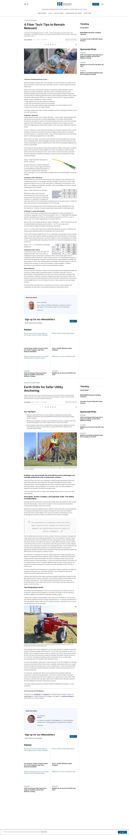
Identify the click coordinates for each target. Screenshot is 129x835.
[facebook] (45, 44)
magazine (46, 694)
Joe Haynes (27, 402)
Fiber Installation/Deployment (32, 382)
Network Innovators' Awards (74, 13)
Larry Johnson (28, 39)
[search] (28, 4)
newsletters (37, 694)
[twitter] (50, 44)
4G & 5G (50, 13)
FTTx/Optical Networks (30, 20)
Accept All (122, 832)
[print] (76, 44)
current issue (27, 696)
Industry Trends (58, 13)
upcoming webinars (67, 696)
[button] (25, 4)
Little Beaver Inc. (57, 720)
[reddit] (53, 44)
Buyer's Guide (87, 13)
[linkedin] (48, 44)
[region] (64, 832)
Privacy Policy (44, 831)
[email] (55, 44)
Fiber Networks (42, 13)
